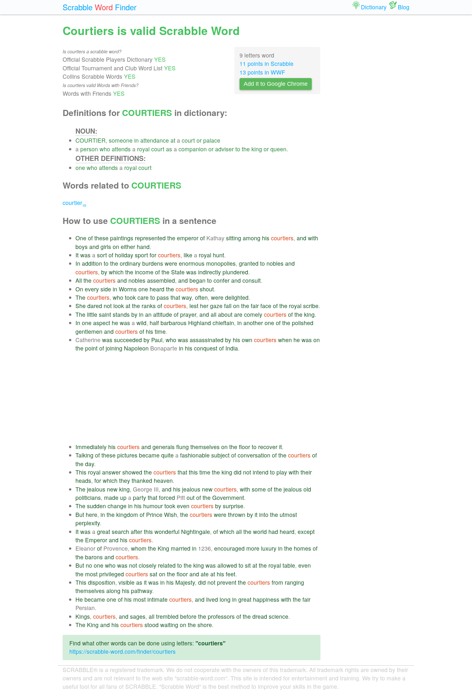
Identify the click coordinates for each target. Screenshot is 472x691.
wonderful (166, 531)
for (153, 255)
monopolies (221, 263)
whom (138, 548)
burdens (152, 263)
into (263, 514)
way (187, 297)
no (89, 565)
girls (106, 247)
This (80, 472)
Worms (128, 289)
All (78, 280)
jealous (96, 489)
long (225, 599)
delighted (237, 297)
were (171, 263)
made (111, 497)
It (77, 255)
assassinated (206, 340)
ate (205, 574)
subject (220, 455)
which (116, 272)
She (80, 306)
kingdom (127, 514)
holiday (124, 255)
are (238, 314)
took (130, 297)
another (253, 323)
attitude (162, 314)
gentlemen (88, 331)
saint (105, 314)
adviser (224, 149)
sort (102, 255)
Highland (199, 323)
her (204, 306)
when (285, 340)
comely (253, 314)
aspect (101, 323)
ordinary (130, 263)
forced (167, 497)
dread (259, 616)
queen (278, 149)
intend (260, 472)
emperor (187, 238)
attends (121, 149)
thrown (236, 514)
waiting (169, 625)
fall (228, 306)
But (79, 514)
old (307, 489)
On (79, 289)
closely (147, 565)
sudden (96, 506)
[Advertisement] (197, 398)
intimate (157, 599)
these (101, 238)
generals (164, 447)
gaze (216, 306)
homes (302, 548)
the (246, 149)
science (278, 616)
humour (153, 506)
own (247, 340)
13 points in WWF (262, 72)
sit (248, 565)
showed (132, 472)
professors (221, 616)
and (301, 238)
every (92, 289)
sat (153, 574)
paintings (121, 238)
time (160, 331)
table (289, 565)
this (193, 472)
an (148, 314)
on (116, 247)
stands (121, 314)
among (251, 238)
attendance (154, 140)
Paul (156, 340)
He (79, 599)
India (231, 348)
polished (302, 323)
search (120, 531)
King (163, 548)
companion (193, 149)
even (183, 506)
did (237, 472)
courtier (74, 203)
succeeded (128, 340)
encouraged (229, 548)
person (89, 149)
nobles (275, 263)
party (139, 497)
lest (193, 306)
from (277, 582)
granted (248, 263)
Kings (82, 616)
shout (207, 289)
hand (143, 247)
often (201, 297)
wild (141, 323)
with (313, 238)
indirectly (209, 272)
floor (244, 447)
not (108, 306)
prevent (226, 582)
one (80, 168)
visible (126, 582)
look (118, 306)
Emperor (96, 540)
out (191, 497)
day (89, 464)
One (80, 238)
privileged (111, 574)
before (188, 616)
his (265, 238)
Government (228, 497)
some (259, 489)
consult (251, 280)
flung (182, 447)
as (169, 149)
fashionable (195, 455)
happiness (266, 599)
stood (151, 625)
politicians (88, 497)
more (252, 548)
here (91, 514)
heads (83, 480)
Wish (170, 514)
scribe (311, 306)
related (167, 565)
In (77, 263)
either (128, 247)
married (180, 548)
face (265, 306)
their (306, 472)
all (213, 314)
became (149, 455)
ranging (294, 582)
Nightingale (195, 531)
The (80, 297)
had (273, 531)
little (92, 314)
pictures (127, 455)
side (106, 289)
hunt (218, 255)
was (85, 255)
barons (94, 557)
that (175, 297)
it (280, 447)
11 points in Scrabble (266, 63)
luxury (268, 548)
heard (157, 289)
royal (143, 149)
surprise (233, 506)
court (188, 140)
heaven (163, 480)
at (172, 140)
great (103, 531)
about (225, 314)
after (136, 531)
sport (141, 255)
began (197, 280)
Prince (154, 514)
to (237, 149)
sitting (233, 238)
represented (150, 238)
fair (255, 306)
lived (212, 599)
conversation (254, 455)
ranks (149, 306)
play (281, 472)
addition (92, 263)
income (144, 272)
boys (81, 247)
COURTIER (90, 140)
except (306, 531)
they (124, 480)
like (188, 255)
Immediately (91, 447)
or (199, 140)
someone (121, 140)
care (143, 297)
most (91, 574)
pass (163, 297)
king (256, 149)
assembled (161, 280)
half (154, 323)
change (117, 506)
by (104, 272)
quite (167, 455)
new (112, 489)
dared (94, 306)
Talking (84, 455)
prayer (188, 314)
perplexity (87, 523)
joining (114, 348)
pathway (141, 591)
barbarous (174, 323)
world (260, 531)
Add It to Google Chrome (276, 84)
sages (137, 616)
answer (111, 472)
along (113, 591)
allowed (227, 565)
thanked (142, 480)
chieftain (223, 323)
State (178, 272)
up (123, 497)
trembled (167, 616)
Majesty (185, 582)
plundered (235, 272)
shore (204, 625)
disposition (101, 582)
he (115, 323)
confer (222, 280)
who (105, 149)
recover (267, 447)
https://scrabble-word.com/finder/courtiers (122, 651)
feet (230, 574)
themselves (205, 447)
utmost (288, 514)
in (136, 140)
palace (211, 140)
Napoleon (136, 348)
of (90, 238)
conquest (205, 348)
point (91, 348)
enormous (192, 263)
